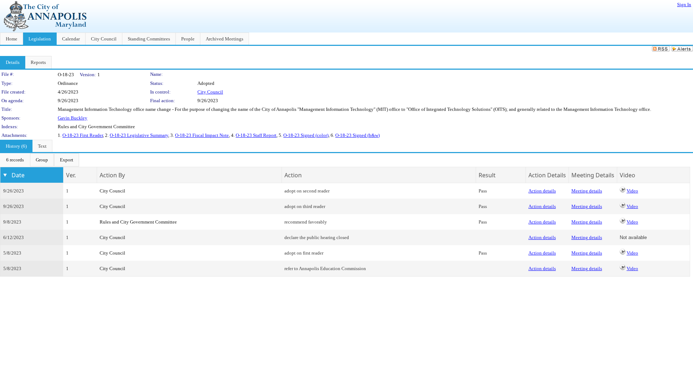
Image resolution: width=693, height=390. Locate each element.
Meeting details (586, 191)
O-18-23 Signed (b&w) (357, 135)
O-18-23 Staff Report (256, 135)
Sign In (684, 4)
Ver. (71, 175)
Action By (112, 175)
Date (18, 175)
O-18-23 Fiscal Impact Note (202, 135)
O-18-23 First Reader (82, 135)
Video (632, 191)
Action (293, 175)
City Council (210, 92)
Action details (542, 191)
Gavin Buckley (72, 118)
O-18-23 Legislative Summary (139, 135)
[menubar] (39, 160)
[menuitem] (15, 159)
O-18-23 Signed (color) (305, 135)
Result (487, 175)
